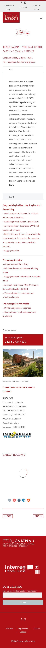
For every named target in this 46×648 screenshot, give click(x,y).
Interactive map (10, 7)
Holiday (24, 7)
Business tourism (37, 7)
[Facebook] (21, 3)
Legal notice (23, 629)
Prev (9, 516)
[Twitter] (9, 500)
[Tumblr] (19, 500)
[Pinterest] (14, 500)
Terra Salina (29, 22)
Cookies (23, 632)
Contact (37, 629)
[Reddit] (28, 500)
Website (9, 629)
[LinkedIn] (23, 500)
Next (37, 516)
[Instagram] (25, 3)
